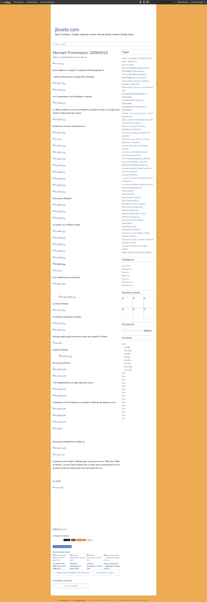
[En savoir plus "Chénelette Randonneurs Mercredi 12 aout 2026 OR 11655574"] (148, 302)
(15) (125, 272)
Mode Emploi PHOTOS (130, 200)
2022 (123, 383)
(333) (126, 266)
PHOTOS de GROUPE (130, 210)
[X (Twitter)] (144, 2)
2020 (123, 389)
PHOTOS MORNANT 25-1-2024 (134, 213)
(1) (127, 282)
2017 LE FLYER (128, 65)
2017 (123, 399)
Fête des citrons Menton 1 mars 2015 (134, 162)
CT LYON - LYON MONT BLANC (134, 152)
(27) (127, 269)
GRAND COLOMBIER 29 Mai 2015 (135, 165)
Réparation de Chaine (129, 226)
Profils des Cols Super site (131, 217)
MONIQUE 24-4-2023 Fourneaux (133, 204)
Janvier (126, 370)
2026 (123, 344)
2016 (123, 402)
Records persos (127, 223)
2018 (123, 396)
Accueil (55, 44)
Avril (125, 360)
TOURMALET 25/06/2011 (131, 230)
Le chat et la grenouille (129, 171)
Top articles (90, 600)
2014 (123, 409)
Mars (125, 363)
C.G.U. (114, 600)
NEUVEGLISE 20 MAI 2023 (132, 207)
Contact (63, 44)
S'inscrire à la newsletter (62, 546)
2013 (123, 412)
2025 (123, 373)
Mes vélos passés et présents (131, 197)
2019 (123, 392)
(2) (125, 279)
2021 (123, 386)
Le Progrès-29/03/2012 (130, 175)
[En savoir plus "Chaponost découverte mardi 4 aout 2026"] (148, 313)
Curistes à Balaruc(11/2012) (131, 155)
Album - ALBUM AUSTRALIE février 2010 (137, 120)
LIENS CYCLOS (128, 194)
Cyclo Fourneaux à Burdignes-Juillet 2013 (136, 158)
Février (126, 366)
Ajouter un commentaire (71, 586)
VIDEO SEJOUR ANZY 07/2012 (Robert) (137, 252)
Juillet (126, 350)
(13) (126, 275)
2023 (123, 379)
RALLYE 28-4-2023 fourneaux (132, 220)
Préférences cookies (142, 600)
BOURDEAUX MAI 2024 (131, 129)
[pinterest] (147, 2)
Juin (125, 354)
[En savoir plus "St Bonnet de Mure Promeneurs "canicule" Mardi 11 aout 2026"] (127, 313)
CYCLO (64, 529)
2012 (123, 415)
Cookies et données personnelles (127, 600)
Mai (125, 357)
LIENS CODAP (127, 191)
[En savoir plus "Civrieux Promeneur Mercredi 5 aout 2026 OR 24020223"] (138, 313)
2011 (123, 418)
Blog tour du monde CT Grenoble (133, 126)
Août (125, 347)
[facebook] (140, 2)
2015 (123, 405)
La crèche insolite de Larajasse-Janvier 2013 (137, 168)
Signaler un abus (105, 600)
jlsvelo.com (67, 29)
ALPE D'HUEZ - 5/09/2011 (131, 123)
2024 (123, 376)
